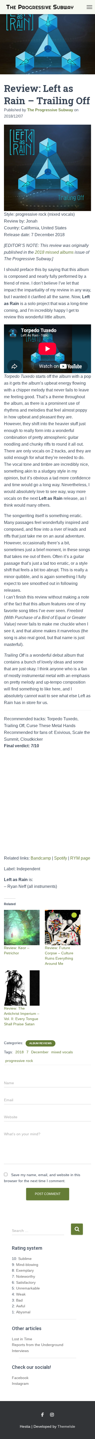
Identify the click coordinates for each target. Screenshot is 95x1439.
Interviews (20, 1351)
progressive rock (19, 1061)
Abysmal (23, 1312)
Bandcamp (41, 858)
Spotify (60, 858)
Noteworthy (25, 1276)
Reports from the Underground (37, 1345)
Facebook (20, 1378)
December (40, 1052)
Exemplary (25, 1270)
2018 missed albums (54, 252)
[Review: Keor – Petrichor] (22, 927)
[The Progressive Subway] (42, 7)
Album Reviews (40, 1043)
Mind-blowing (27, 1265)
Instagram (20, 1383)
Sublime (25, 1259)
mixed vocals (62, 1052)
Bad (19, 1300)
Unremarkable (28, 1288)
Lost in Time (22, 1339)
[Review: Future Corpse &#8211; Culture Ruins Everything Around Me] (62, 927)
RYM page (80, 858)
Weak (21, 1294)
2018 (19, 1052)
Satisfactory (26, 1282)
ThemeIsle (66, 1426)
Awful (20, 1306)
